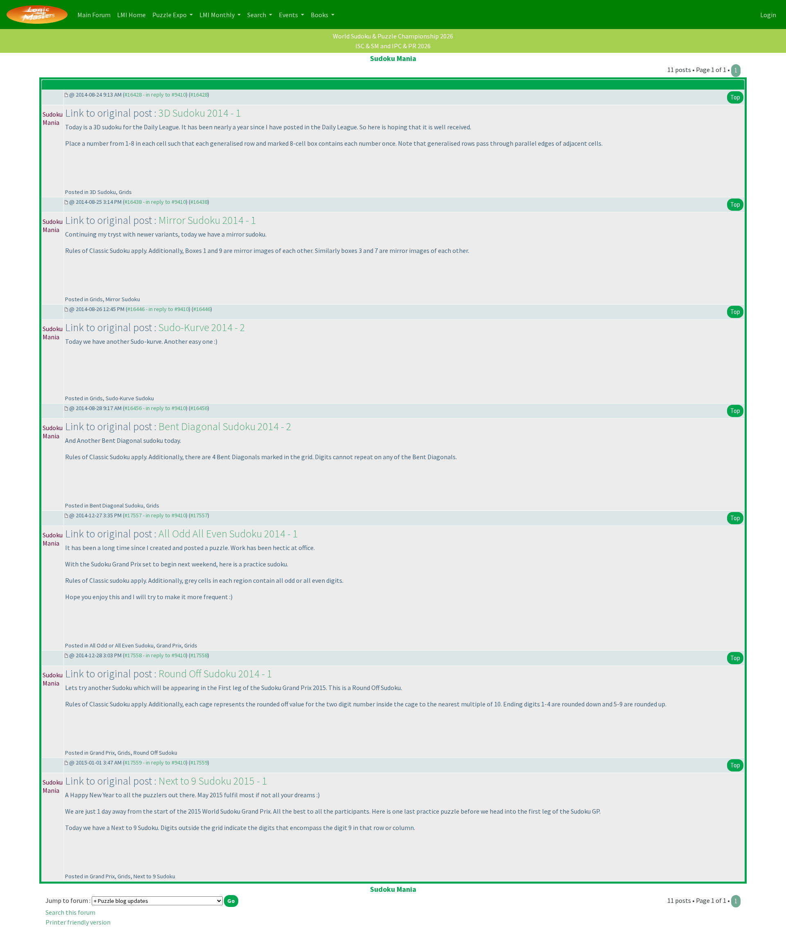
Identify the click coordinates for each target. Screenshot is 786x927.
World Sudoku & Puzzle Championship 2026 (393, 36)
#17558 (199, 655)
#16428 (199, 94)
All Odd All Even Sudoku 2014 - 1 (228, 533)
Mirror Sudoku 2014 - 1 (207, 220)
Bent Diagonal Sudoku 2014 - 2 (224, 426)
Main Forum (95, 14)
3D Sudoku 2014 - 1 (199, 113)
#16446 (201, 309)
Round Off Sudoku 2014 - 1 (215, 673)
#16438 (199, 201)
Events (289, 15)
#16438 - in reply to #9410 (155, 201)
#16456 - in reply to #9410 (155, 408)
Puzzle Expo (170, 15)
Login (768, 15)
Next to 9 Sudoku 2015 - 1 (212, 780)
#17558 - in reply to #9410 (155, 655)
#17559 (199, 762)
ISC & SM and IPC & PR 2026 (393, 46)
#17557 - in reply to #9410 (155, 515)
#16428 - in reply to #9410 (155, 94)
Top (735, 97)
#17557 (199, 515)
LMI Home (133, 14)
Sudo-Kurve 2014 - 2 (201, 327)
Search (257, 15)
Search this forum (70, 912)
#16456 (199, 408)
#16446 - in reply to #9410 (158, 309)
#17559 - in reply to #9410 (155, 762)
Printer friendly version (78, 922)
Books (320, 15)
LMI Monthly (217, 15)
